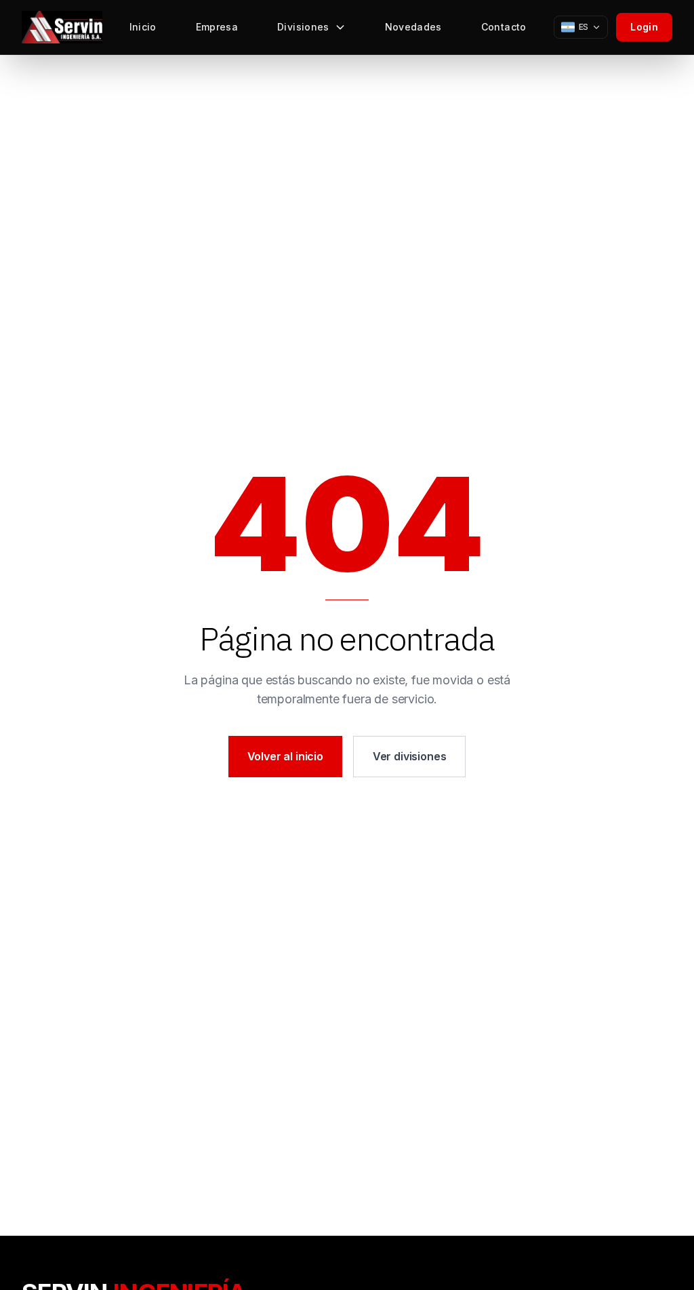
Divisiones (303, 27)
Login (644, 27)
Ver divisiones (410, 756)
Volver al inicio (285, 756)
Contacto (504, 27)
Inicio (143, 27)
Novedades (413, 27)
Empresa (217, 27)
